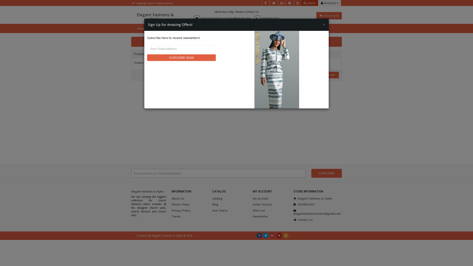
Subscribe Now (181, 57)
